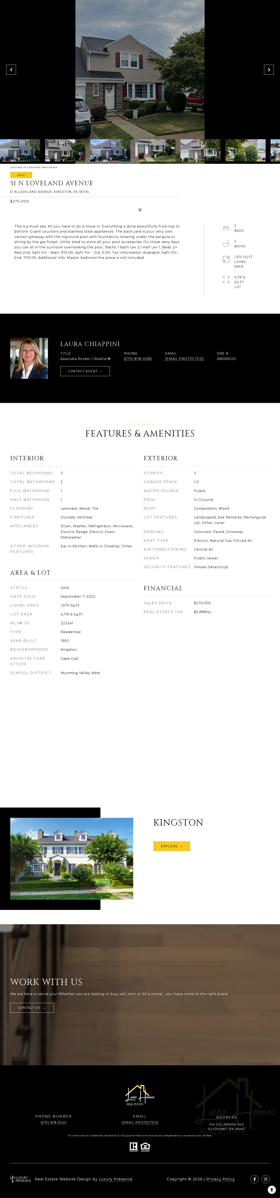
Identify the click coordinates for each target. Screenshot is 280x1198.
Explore (169, 846)
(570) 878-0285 (138, 359)
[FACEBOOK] (254, 1179)
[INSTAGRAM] (266, 1179)
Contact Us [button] (29, 1008)
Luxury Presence (116, 1179)
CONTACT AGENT (83, 371)
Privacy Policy (220, 1179)
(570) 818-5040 (54, 1122)
